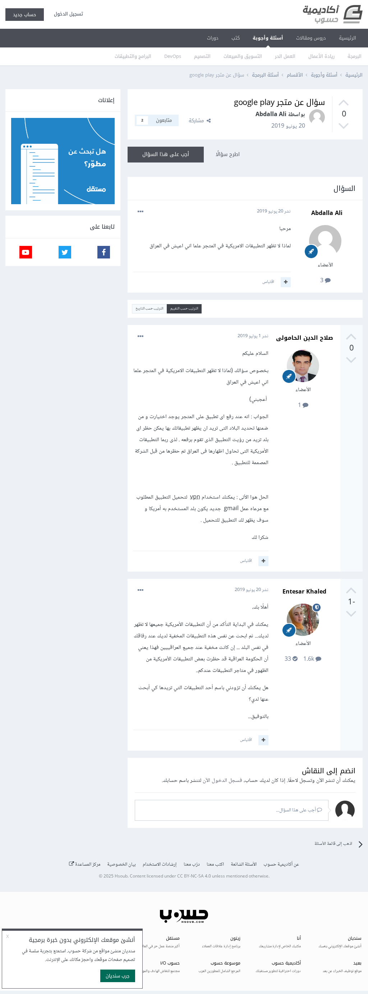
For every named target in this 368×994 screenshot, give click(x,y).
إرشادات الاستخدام (160, 864)
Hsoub (121, 876)
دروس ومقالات (311, 37)
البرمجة (355, 56)
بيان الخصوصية (121, 864)
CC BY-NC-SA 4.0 (194, 876)
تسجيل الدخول (67, 13)
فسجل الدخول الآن (222, 780)
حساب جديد (24, 14)
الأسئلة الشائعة (244, 864)
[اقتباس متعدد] (286, 282)
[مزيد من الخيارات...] (140, 211)
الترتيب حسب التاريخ (149, 309)
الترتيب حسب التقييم (184, 309)
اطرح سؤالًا (228, 154)
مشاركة (198, 120)
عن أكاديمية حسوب (281, 864)
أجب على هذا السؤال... (296, 810)
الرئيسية (347, 37)
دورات (212, 37)
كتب (235, 37)
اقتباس (268, 282)
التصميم (202, 56)
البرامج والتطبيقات (133, 56)
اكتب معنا (215, 864)
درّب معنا (192, 864)
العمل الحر (285, 56)
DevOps (172, 56)
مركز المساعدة (87, 864)
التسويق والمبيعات (243, 56)
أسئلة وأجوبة (268, 37)
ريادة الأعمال (321, 56)
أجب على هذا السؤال (165, 154)
